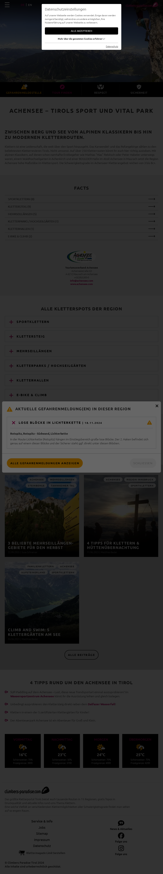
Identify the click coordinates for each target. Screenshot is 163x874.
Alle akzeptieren (81, 30)
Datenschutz (112, 46)
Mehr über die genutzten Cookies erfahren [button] (80, 38)
